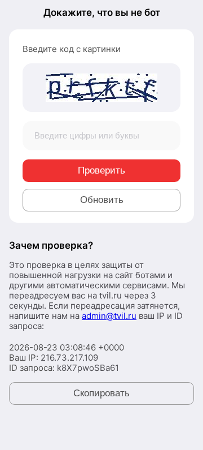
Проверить (101, 170)
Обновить (101, 199)
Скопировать (101, 393)
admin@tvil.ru (109, 315)
